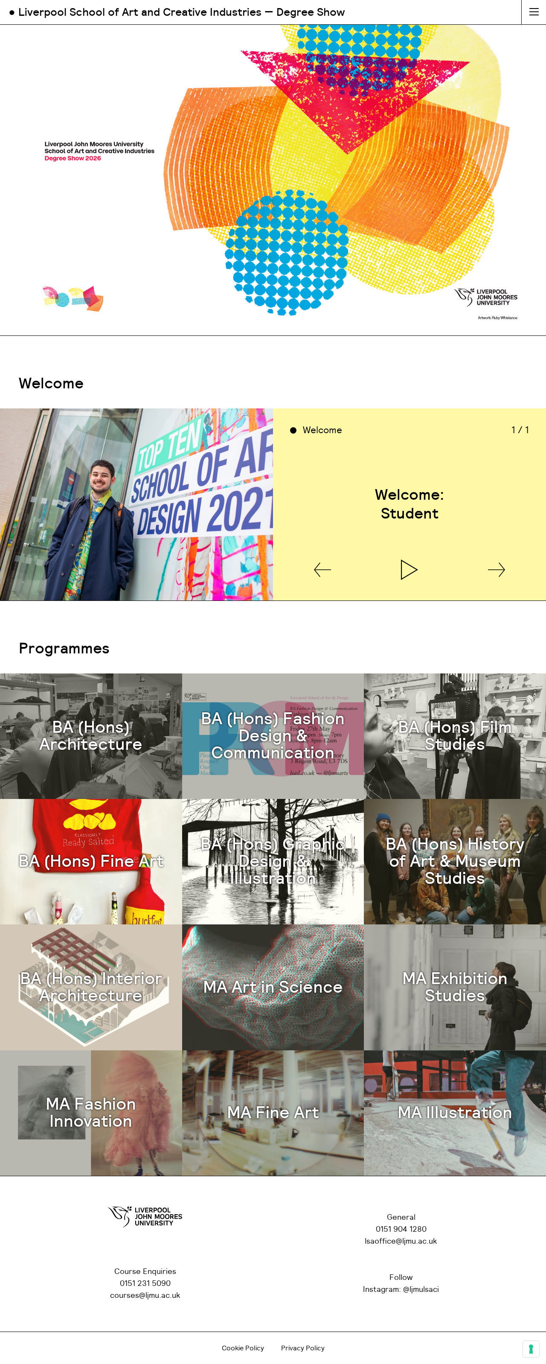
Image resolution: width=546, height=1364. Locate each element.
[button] (322, 570)
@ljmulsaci (421, 1290)
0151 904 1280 (401, 1229)
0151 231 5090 (145, 1284)
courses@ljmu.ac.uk (145, 1296)
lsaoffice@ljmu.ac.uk (401, 1241)
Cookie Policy (243, 1348)
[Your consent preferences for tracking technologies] (531, 1349)
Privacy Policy (303, 1348)
